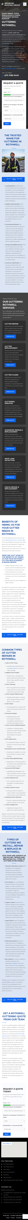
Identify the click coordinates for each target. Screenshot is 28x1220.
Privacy (13, 1217)
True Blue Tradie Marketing (17, 1215)
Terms (7, 1217)
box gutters (14, 963)
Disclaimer (19, 1217)
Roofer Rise (6, 1215)
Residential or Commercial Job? (13, 115)
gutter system (13, 668)
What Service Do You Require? (12, 96)
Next (7, 123)
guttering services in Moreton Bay (15, 540)
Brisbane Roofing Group (12, 4)
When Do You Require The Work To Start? (13, 105)
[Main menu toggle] (24, 4)
